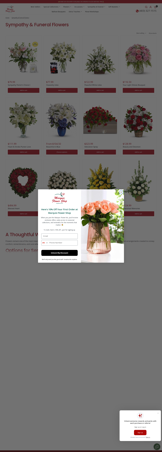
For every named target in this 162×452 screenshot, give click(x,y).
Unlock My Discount (59, 253)
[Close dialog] (121, 192)
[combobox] (44, 242)
